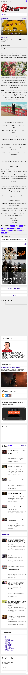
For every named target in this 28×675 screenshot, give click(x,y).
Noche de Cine (7, 646)
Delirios (6, 641)
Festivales (5, 534)
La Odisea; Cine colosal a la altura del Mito (10, 367)
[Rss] (8, 1)
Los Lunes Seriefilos (8, 644)
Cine (10, 37)
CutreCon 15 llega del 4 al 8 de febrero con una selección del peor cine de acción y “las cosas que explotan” (16, 568)
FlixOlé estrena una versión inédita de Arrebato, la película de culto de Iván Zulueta (13, 255)
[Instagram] (10, 1)
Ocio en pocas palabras (9, 648)
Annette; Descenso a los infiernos (15, 466)
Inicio (14, 295)
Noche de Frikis (8, 647)
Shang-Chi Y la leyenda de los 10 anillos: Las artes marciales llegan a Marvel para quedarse (16, 452)
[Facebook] (4, 1)
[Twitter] (6, 1)
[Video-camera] (1, 1)
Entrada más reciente (13, 288)
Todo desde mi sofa (8, 651)
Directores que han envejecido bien (15, 493)
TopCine (10, 445)
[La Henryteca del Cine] (14, 12)
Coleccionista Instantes (9, 640)
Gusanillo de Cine (8, 643)
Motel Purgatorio (8, 645)
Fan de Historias (8, 642)
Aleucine (6, 636)
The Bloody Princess (9, 650)
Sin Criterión (7, 649)
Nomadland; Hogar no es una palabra (16, 506)
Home (2, 37)
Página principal (5, 667)
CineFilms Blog (8, 639)
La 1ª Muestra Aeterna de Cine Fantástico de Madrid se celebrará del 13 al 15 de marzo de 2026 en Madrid (17, 602)
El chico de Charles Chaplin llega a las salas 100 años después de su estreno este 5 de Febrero (13, 280)
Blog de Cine (7, 637)
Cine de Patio (7, 638)
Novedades (6, 37)
